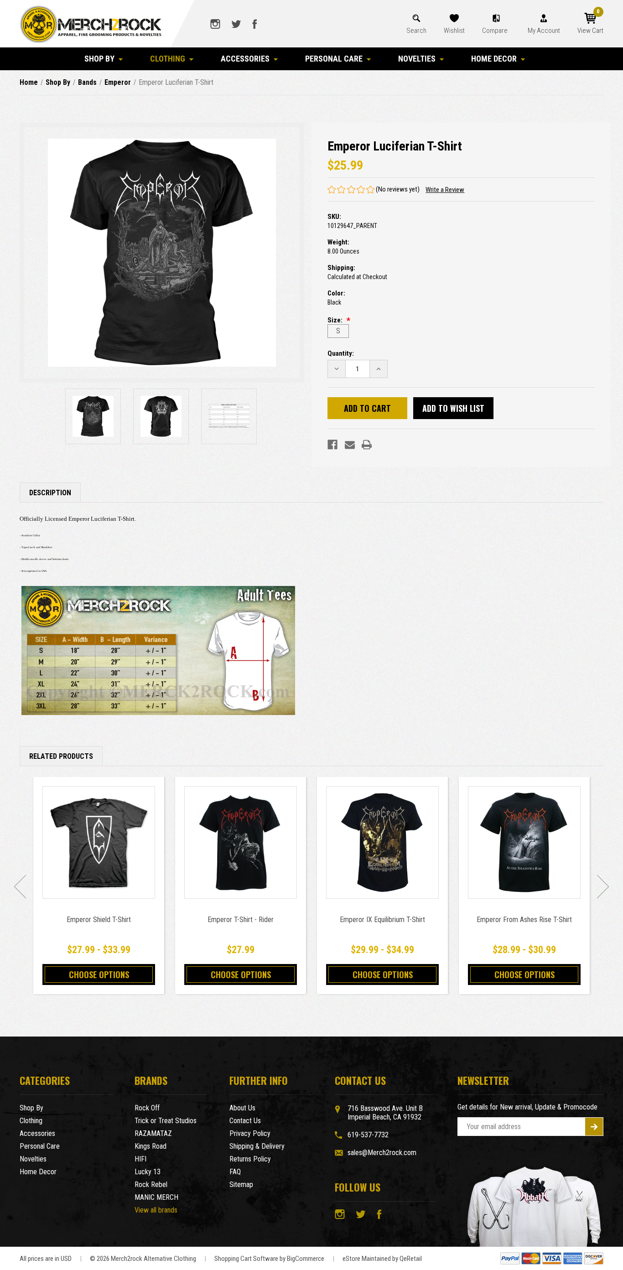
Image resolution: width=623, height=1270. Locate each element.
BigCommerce (305, 1258)
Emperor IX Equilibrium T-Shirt (382, 919)
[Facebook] (332, 445)
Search (416, 30)
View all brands (156, 1210)
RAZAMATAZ (153, 1133)
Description (50, 492)
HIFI (140, 1159)
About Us (242, 1108)
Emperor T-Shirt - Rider (241, 919)
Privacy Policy (249, 1133)
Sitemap (241, 1184)
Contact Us (245, 1120)
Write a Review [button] (445, 190)
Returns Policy (250, 1159)
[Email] (350, 445)
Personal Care (334, 58)
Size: (335, 320)
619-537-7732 (368, 1134)
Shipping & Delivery (257, 1146)
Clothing (167, 58)
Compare (495, 30)
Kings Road (150, 1146)
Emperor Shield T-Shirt (99, 919)
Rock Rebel (151, 1184)
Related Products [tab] (61, 756)
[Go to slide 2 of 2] (20, 886)
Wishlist (454, 30)
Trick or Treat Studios (166, 1120)
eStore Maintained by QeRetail (382, 1258)
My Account (544, 30)
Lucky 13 (148, 1171)
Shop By (99, 58)
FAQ (235, 1171)
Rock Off (147, 1108)
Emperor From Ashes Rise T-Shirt (524, 919)
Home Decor (494, 58)
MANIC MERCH (156, 1197)
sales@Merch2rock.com (382, 1152)
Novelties (417, 58)
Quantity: (340, 353)
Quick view (98, 842)
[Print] (367, 445)
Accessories (245, 58)
